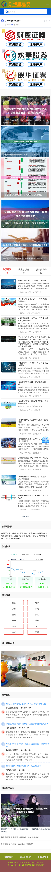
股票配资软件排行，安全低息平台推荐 (17, 843)
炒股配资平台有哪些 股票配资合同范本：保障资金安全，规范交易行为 (25, 121)
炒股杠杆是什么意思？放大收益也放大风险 (33, 364)
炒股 (37, 620)
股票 (14, 608)
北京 (37, 602)
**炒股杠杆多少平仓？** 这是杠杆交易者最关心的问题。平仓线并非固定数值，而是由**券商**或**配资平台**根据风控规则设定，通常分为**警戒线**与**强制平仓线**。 (34, 341)
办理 (14, 626)
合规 (14, 614)
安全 (37, 626)
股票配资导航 (43, 857)
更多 (46, 20)
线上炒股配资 (25, 857)
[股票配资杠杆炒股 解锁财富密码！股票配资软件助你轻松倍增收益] (25, 810)
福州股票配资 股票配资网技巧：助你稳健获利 (21, 154)
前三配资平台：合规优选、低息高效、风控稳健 (32, 477)
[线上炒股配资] (16, 4)
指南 (37, 614)
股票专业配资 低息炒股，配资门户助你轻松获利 (22, 195)
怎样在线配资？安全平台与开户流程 (33, 457)
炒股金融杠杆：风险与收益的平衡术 (33, 280)
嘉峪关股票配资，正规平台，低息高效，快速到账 (33, 439)
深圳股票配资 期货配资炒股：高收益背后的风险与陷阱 (27, 723)
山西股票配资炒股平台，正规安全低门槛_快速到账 (33, 319)
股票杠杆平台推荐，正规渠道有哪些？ (32, 383)
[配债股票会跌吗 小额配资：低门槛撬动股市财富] (25, 244)
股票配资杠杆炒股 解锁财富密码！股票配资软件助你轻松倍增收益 (25, 830)
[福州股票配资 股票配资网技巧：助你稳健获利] (25, 141)
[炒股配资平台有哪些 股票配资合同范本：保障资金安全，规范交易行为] (25, 110)
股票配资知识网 (31, 865)
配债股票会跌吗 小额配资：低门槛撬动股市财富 (22, 258)
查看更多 (25, 516)
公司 (37, 608)
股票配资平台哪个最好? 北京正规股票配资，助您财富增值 (27, 744)
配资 (14, 602)
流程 (14, 632)
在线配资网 (8, 857)
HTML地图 (39, 862)
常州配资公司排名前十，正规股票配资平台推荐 (33, 300)
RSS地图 (31, 862)
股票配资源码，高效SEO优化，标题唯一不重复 (33, 402)
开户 (14, 620)
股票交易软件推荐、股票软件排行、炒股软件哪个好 (26, 703)
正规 (37, 632)
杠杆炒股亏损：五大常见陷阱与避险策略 (33, 420)
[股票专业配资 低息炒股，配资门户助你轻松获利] (25, 177)
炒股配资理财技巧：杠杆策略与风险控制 (33, 496)
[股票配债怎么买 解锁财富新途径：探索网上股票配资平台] (25, 213)
